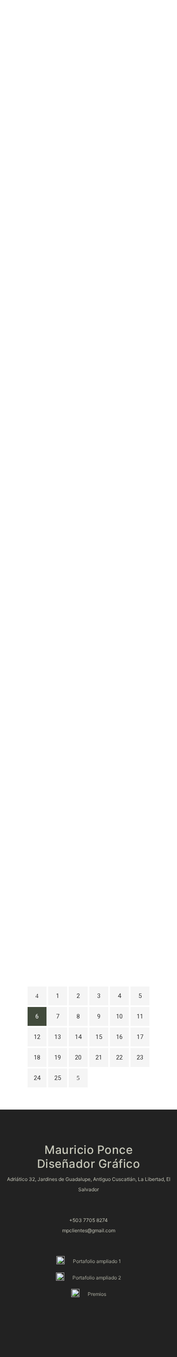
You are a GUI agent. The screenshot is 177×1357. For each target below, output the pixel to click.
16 (119, 1037)
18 (37, 1057)
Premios (97, 1294)
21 (98, 1057)
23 (140, 1057)
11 (140, 1016)
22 (119, 1057)
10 (119, 1016)
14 (78, 1037)
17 (140, 1037)
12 (37, 1037)
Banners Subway (88, 565)
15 (98, 1037)
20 (78, 1057)
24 (37, 1078)
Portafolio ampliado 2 (96, 1278)
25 (57, 1078)
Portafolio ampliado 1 (97, 1261)
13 (57, 1037)
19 (57, 1057)
